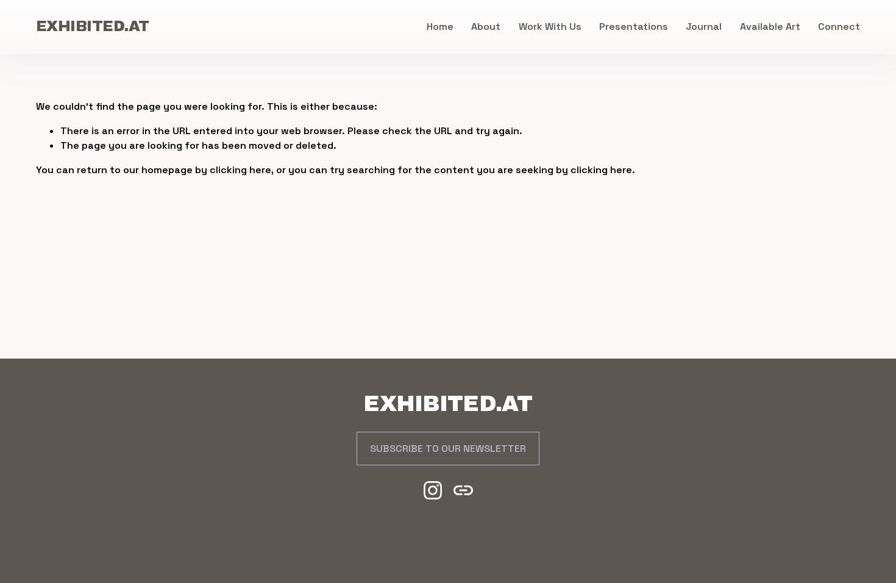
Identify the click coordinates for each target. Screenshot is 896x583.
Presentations (633, 26)
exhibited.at (92, 26)
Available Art (770, 26)
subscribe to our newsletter (448, 448)
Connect (839, 26)
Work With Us (550, 26)
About (485, 26)
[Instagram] (433, 490)
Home (440, 26)
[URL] (463, 490)
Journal (704, 26)
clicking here (240, 169)
